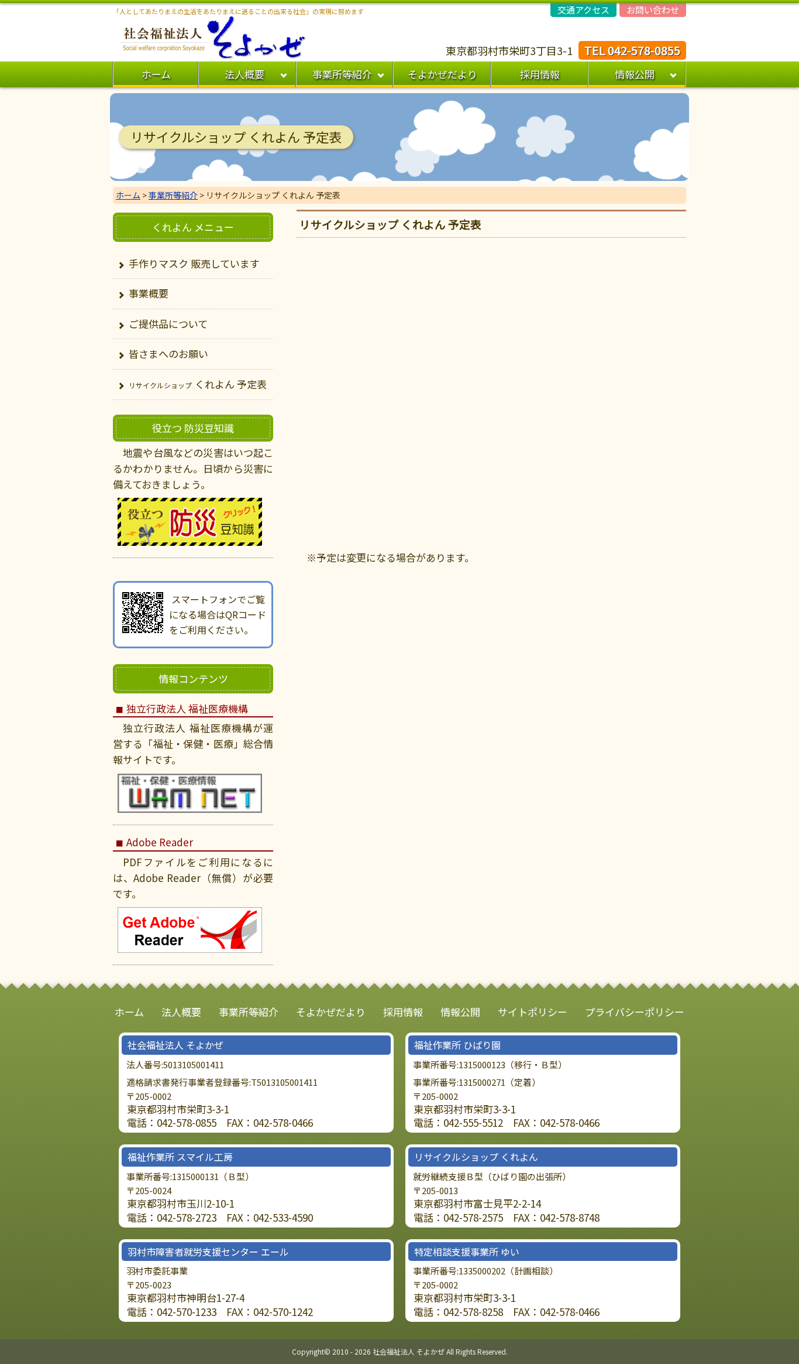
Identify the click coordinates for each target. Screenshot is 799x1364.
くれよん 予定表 (198, 384)
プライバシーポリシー (634, 1011)
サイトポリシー (532, 1011)
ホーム (156, 74)
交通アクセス (583, 10)
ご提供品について (168, 323)
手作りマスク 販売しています (194, 263)
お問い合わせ (652, 10)
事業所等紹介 (342, 74)
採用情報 (540, 74)
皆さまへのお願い (168, 353)
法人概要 (244, 74)
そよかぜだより (442, 74)
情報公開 (635, 74)
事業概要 (148, 293)
